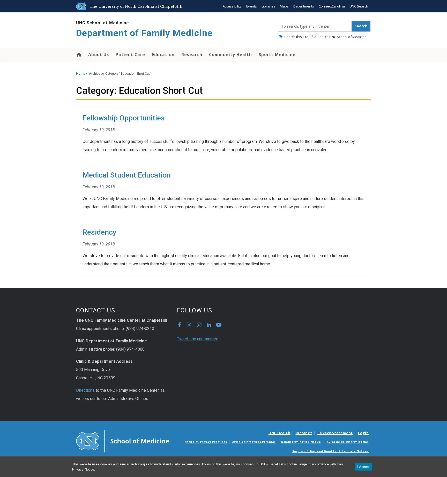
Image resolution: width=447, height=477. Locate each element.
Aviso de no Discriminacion (348, 442)
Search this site (296, 36)
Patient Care (130, 54)
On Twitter (189, 324)
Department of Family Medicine (144, 33)
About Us (98, 54)
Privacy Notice (83, 469)
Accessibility (232, 6)
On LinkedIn (209, 324)
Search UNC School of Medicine (342, 36)
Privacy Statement (335, 432)
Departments (303, 6)
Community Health (230, 54)
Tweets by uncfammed (197, 338)
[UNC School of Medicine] (122, 440)
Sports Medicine (277, 54)
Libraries (268, 6)
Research (191, 54)
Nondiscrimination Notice (301, 442)
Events (251, 6)
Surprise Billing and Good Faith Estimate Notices (330, 451)
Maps (284, 6)
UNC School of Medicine (102, 22)
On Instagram (199, 324)
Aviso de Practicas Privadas (254, 442)
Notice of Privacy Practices (205, 442)
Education (163, 54)
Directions (85, 390)
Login (363, 432)
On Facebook (179, 324)
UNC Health (279, 432)
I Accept (363, 467)
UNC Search (358, 6)
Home (78, 54)
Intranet (304, 432)
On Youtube (218, 324)
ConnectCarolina (332, 6)
